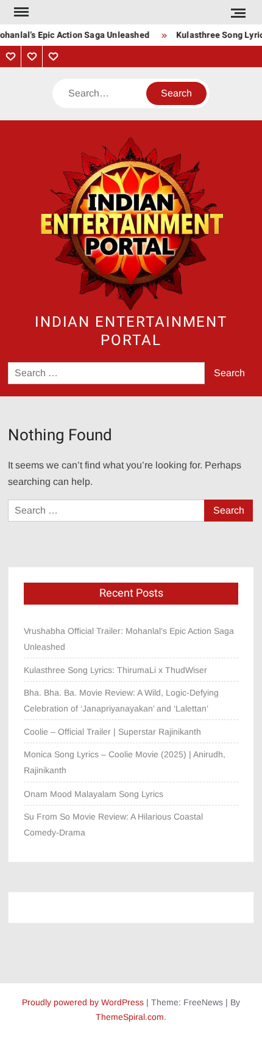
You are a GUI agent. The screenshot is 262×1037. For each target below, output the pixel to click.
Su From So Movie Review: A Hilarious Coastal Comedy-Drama (113, 824)
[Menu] (20, 12)
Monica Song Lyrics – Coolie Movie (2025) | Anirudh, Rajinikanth (124, 762)
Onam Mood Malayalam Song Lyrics (93, 794)
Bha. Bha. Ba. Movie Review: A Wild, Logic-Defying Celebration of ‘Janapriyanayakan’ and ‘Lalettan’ (121, 700)
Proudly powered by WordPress (83, 1002)
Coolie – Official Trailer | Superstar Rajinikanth (114, 732)
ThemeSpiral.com (130, 1017)
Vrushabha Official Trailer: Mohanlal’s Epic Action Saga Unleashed (129, 639)
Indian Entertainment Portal (131, 331)
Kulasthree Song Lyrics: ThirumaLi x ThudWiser (115, 670)
